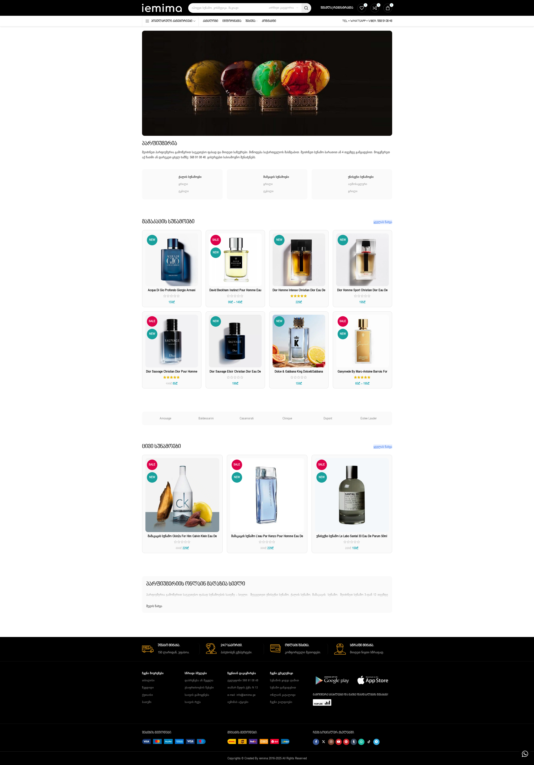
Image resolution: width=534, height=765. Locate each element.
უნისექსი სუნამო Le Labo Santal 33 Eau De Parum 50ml (351, 536)
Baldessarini (206, 418)
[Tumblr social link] (354, 742)
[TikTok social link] (369, 742)
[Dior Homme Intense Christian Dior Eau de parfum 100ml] (299, 259)
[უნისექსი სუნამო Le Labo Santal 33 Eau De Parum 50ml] (352, 495)
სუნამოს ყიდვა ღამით (284, 680)
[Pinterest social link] (346, 742)
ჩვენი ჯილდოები (281, 702)
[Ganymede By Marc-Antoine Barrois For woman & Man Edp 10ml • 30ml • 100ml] (362, 341)
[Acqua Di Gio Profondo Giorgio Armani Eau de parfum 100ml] (171, 259)
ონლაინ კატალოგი (283, 695)
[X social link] (323, 742)
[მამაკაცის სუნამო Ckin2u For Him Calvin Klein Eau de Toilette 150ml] (182, 495)
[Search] (306, 8)
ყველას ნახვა (382, 222)
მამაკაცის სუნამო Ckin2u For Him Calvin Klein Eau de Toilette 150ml (182, 538)
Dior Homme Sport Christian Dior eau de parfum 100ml (362, 292)
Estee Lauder (368, 418)
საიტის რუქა (193, 702)
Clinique (287, 418)
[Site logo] (162, 7)
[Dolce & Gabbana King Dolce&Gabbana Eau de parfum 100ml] (299, 341)
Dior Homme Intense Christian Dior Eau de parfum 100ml (299, 292)
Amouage (165, 418)
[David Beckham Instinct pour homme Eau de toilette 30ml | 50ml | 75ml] (235, 259)
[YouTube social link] (339, 742)
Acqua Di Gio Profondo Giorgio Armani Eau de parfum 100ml (171, 292)
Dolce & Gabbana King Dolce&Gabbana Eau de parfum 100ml (299, 373)
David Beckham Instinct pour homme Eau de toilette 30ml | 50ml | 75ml (235, 292)
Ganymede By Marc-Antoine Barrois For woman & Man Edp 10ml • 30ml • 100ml (362, 373)
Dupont (328, 418)
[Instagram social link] (331, 742)
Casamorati (247, 418)
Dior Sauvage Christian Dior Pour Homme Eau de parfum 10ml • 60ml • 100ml (171, 373)
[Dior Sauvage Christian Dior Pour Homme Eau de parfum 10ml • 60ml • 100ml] (171, 341)
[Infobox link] (171, 649)
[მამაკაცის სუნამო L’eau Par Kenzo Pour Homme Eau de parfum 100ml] (267, 495)
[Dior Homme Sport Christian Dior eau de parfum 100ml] (362, 259)
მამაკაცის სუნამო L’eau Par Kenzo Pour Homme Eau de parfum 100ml (267, 538)
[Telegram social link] (376, 742)
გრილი (183, 184)
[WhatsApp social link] (361, 742)
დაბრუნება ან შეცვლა (199, 680)
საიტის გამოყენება (197, 695)
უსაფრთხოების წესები (199, 688)
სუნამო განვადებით (283, 688)
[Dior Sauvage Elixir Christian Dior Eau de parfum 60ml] (235, 341)
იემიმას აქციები (237, 702)
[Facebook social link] (316, 742)
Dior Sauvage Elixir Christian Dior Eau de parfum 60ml (235, 373)
